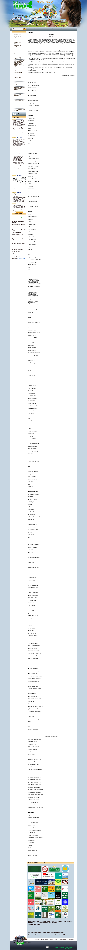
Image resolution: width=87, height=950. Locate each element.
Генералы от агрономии (19, 98)
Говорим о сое (17, 80)
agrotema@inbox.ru (21, 258)
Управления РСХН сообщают (17, 46)
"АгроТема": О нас (17, 34)
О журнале (37, 939)
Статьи (15, 85)
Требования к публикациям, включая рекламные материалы (19, 88)
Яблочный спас (19, 119)
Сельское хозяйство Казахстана (18, 104)
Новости (51, 939)
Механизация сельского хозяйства (19, 70)
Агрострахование (17, 36)
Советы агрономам (18, 74)
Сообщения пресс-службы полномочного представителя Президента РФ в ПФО (19, 39)
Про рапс (15, 82)
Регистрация (71, 939)
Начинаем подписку (20, 204)
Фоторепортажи (17, 97)
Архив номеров (44, 939)
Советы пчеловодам (18, 72)
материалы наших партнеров (17, 43)
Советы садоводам (18, 75)
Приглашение (19, 137)
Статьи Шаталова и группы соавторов (19, 110)
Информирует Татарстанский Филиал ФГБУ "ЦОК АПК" (18, 57)
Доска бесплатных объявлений (17, 95)
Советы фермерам (18, 77)
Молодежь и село (17, 91)
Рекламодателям (63, 939)
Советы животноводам (18, 79)
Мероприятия (16, 84)
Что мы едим (16, 68)
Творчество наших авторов (19, 92)
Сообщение (18, 192)
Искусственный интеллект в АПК (19, 101)
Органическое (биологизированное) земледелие (18, 106)
